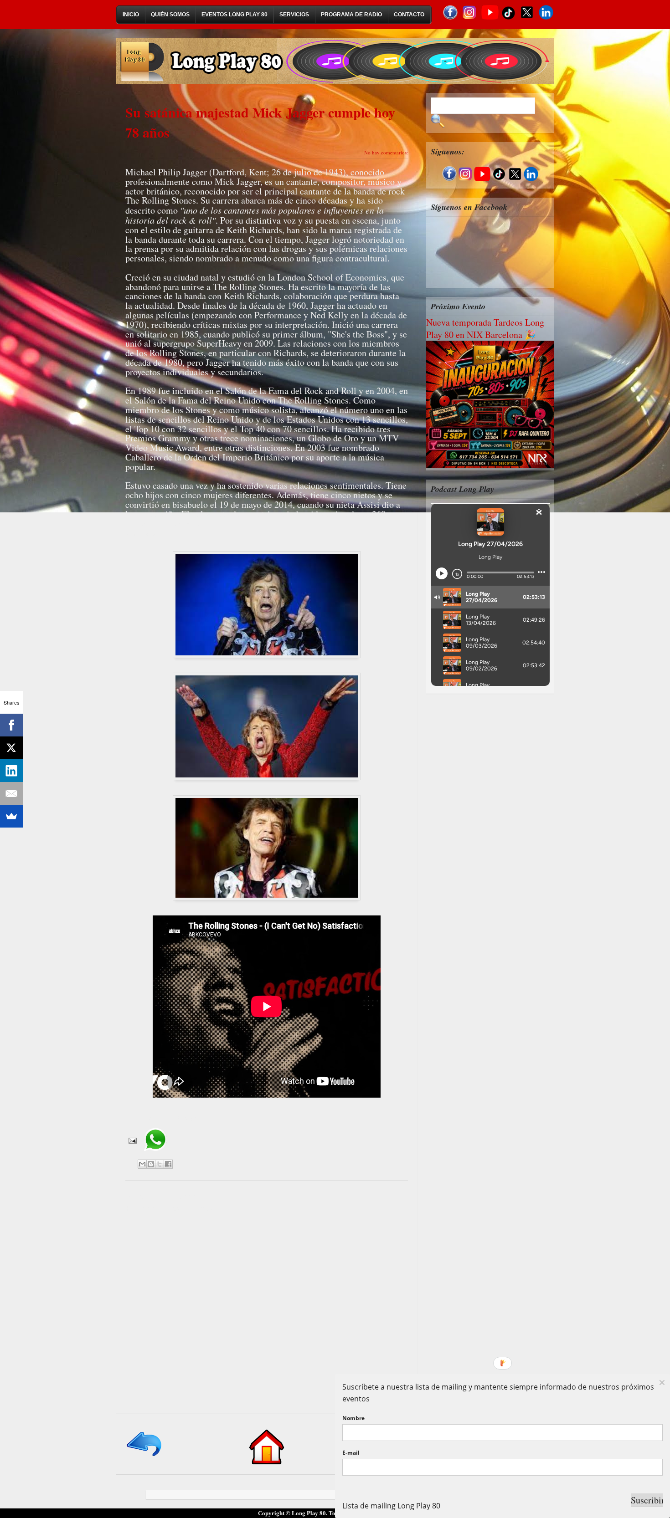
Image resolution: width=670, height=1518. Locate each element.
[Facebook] (11, 725)
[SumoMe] (11, 816)
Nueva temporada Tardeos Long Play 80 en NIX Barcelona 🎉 (485, 328)
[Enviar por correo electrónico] (142, 1164)
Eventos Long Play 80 (234, 14)
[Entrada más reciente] (144, 1457)
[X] (11, 747)
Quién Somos (170, 14)
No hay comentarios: (386, 152)
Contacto (409, 14)
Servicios (294, 14)
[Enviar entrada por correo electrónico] (131, 1139)
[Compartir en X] (159, 1164)
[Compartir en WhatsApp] (155, 1154)
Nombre (353, 1418)
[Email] (11, 793)
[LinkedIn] (11, 770)
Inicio (131, 14)
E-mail (351, 1453)
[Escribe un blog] (150, 1164)
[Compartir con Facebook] (168, 1164)
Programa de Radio (351, 14)
